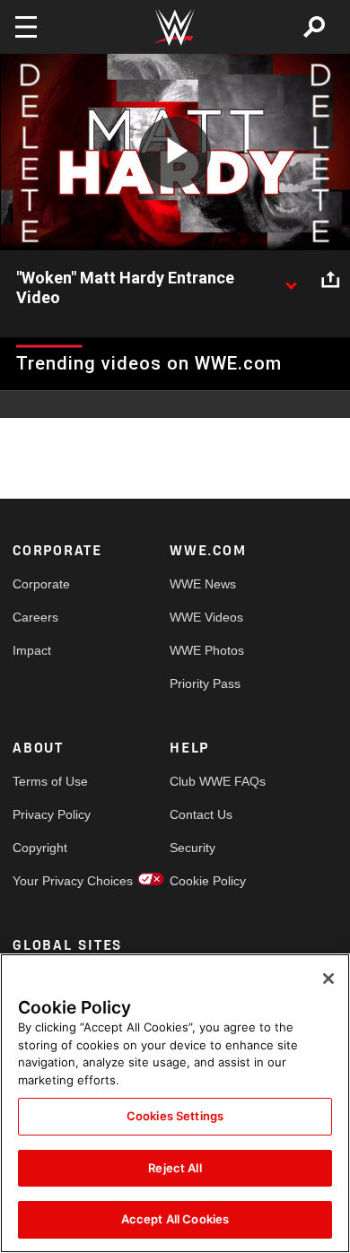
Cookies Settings (175, 1116)
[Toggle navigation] (26, 27)
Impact (32, 650)
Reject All (174, 1168)
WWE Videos (206, 617)
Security (192, 847)
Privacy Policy (52, 814)
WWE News (203, 584)
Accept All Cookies (175, 1219)
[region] (175, 1103)
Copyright (40, 847)
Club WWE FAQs (209, 781)
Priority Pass (205, 683)
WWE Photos (207, 650)
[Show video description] (291, 279)
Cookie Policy (208, 881)
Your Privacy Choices (52, 881)
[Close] (328, 978)
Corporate (41, 584)
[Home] (175, 27)
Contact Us (201, 814)
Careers (35, 617)
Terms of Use (50, 781)
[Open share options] (330, 279)
